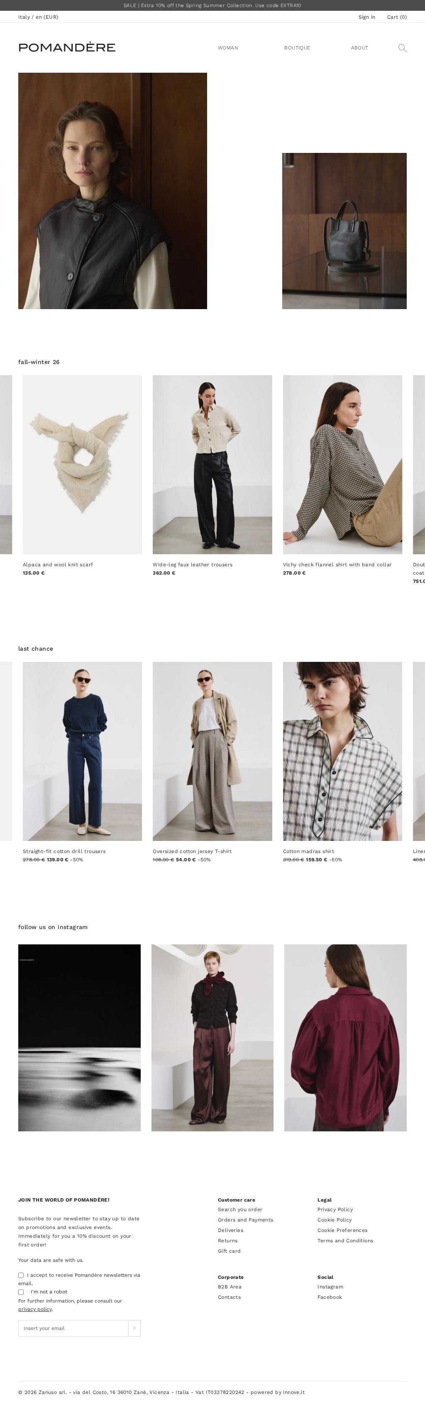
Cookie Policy (335, 1220)
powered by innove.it (278, 1392)
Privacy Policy (335, 1209)
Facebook (330, 1297)
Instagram (330, 1287)
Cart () (397, 17)
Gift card (229, 1251)
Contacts (229, 1297)
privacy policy (34, 1309)
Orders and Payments (246, 1220)
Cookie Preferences (342, 1230)
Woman (228, 48)
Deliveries (230, 1230)
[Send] (134, 1328)
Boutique (297, 48)
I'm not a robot (49, 1292)
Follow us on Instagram (53, 927)
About (360, 48)
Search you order (240, 1209)
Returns (228, 1241)
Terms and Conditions (345, 1241)
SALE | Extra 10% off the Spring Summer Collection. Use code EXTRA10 (212, 5)
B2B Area (230, 1287)
